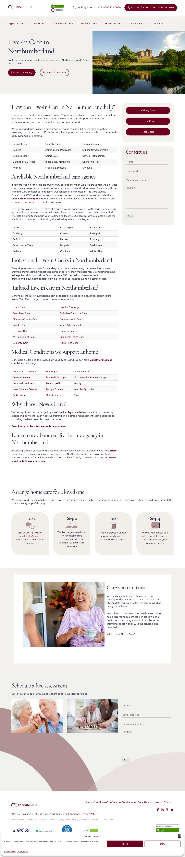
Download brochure (54, 72)
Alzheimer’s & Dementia (25, 371)
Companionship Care (71, 319)
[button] (179, 836)
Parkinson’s (19, 395)
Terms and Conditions (68, 814)
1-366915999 (95, 820)
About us (149, 802)
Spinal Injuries (53, 395)
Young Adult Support (70, 325)
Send (130, 216)
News (158, 802)
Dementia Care (20, 343)
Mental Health (53, 383)
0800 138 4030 (105, 457)
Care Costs (148, 131)
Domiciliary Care (21, 313)
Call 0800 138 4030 (152, 7)
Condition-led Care (132, 802)
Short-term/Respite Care (25, 319)
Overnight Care (20, 331)
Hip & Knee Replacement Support (90, 377)
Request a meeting (21, 72)
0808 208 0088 (112, 7)
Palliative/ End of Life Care (73, 313)
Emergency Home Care (72, 337)
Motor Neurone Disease (25, 389)
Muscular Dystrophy (83, 389)
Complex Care (67, 331)
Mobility (77, 383)
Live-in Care (91, 802)
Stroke (76, 395)
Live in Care (19, 307)
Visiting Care (148, 110)
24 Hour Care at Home (24, 337)
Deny (162, 844)
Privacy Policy (22, 852)
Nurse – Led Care (69, 343)
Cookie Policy (9, 852)
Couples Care (20, 325)
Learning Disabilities (23, 383)
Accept (125, 844)
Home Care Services (110, 802)
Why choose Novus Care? (121, 634)
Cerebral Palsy (81, 371)
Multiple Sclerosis (55, 389)
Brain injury (52, 371)
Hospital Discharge (69, 307)
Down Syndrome (21, 377)
